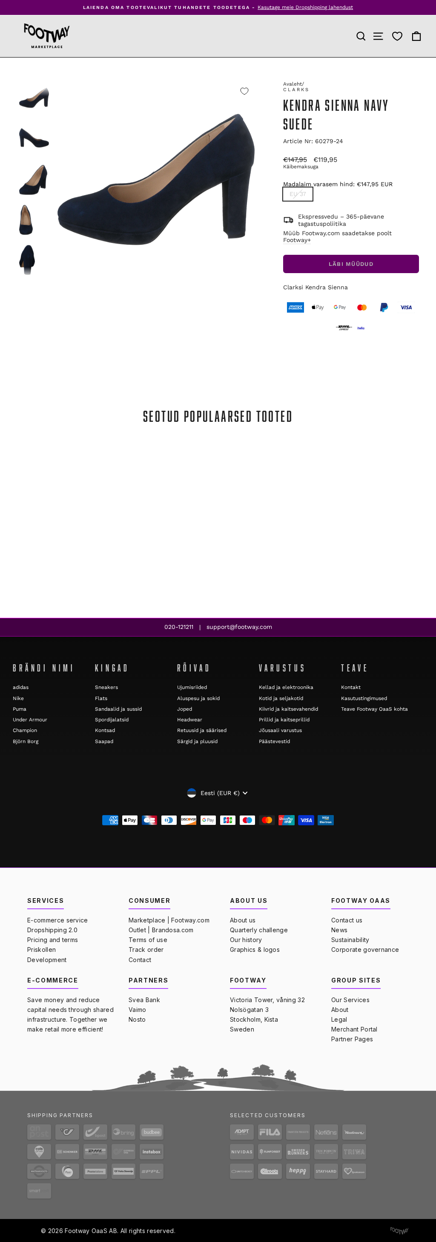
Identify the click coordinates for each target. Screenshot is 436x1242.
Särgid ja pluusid (197, 741)
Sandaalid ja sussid (118, 709)
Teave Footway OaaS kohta (374, 709)
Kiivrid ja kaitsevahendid (288, 709)
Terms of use (148, 939)
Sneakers (106, 687)
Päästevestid (274, 741)
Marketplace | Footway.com (169, 920)
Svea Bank (144, 999)
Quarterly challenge (259, 930)
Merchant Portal (354, 1029)
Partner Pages (352, 1039)
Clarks (296, 89)
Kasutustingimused (364, 698)
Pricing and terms (52, 939)
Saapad (104, 741)
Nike (18, 698)
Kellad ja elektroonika (286, 687)
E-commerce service (57, 920)
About (340, 1009)
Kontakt (351, 687)
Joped (184, 709)
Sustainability (350, 939)
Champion (25, 730)
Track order (146, 949)
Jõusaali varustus (280, 730)
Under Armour (30, 720)
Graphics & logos (255, 949)
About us (243, 920)
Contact (140, 959)
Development (47, 959)
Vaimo (137, 1009)
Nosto (137, 1019)
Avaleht (292, 84)
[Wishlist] (397, 36)
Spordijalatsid (112, 720)
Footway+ (297, 239)
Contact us (346, 920)
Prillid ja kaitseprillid (284, 720)
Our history (246, 939)
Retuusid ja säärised (202, 730)
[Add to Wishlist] (244, 91)
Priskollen (41, 949)
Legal (339, 1019)
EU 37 (298, 193)
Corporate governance (365, 949)
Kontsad (105, 730)
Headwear (189, 720)
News (339, 930)
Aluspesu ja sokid (198, 698)
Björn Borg (25, 741)
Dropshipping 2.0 (52, 930)
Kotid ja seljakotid (281, 698)
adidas (21, 687)
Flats (101, 698)
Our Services (350, 999)
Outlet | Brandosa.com (161, 930)
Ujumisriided (192, 687)
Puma (19, 709)
